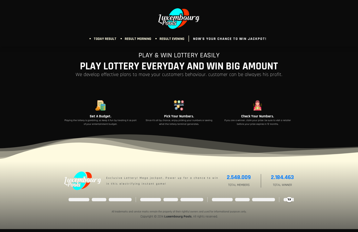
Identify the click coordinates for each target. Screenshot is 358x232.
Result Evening (172, 38)
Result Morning (138, 38)
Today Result (105, 38)
